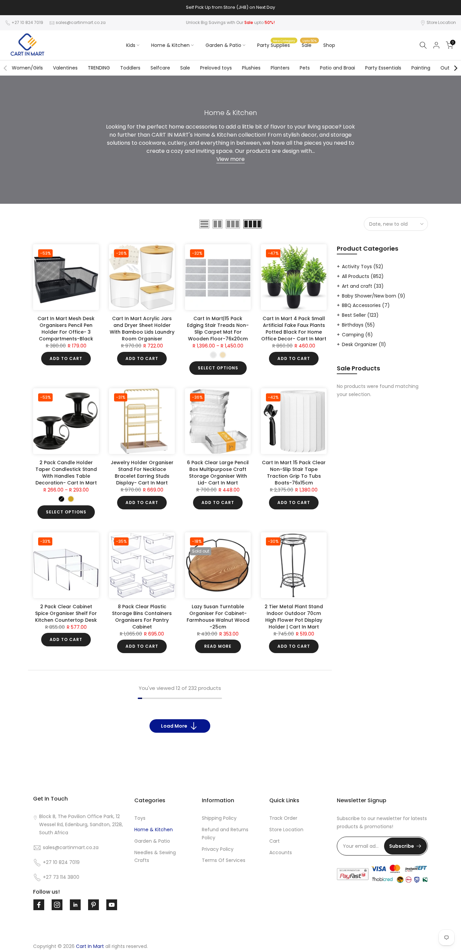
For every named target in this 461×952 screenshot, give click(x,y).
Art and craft (363, 286)
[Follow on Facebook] (39, 905)
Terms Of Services (223, 860)
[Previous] (5, 68)
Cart (274, 841)
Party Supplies (276, 45)
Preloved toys (216, 67)
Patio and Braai (337, 67)
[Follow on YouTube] (111, 905)
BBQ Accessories (366, 305)
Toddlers (130, 67)
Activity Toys (362, 266)
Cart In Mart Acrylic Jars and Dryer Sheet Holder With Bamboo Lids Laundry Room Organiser (142, 328)
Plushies (251, 67)
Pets (305, 67)
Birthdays (358, 324)
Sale (309, 45)
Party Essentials (383, 67)
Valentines (65, 67)
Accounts (280, 852)
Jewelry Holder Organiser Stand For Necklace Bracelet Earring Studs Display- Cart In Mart (142, 472)
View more (230, 159)
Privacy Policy (218, 849)
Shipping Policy (219, 818)
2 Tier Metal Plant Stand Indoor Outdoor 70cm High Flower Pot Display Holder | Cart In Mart (294, 616)
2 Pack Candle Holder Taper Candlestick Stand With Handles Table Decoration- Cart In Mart (66, 472)
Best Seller (360, 315)
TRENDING (99, 67)
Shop (329, 45)
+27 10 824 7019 (27, 22)
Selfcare (160, 67)
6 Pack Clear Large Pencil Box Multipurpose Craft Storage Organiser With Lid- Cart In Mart (218, 472)
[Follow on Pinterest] (93, 905)
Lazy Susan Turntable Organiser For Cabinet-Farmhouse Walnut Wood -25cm (218, 616)
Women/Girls (27, 67)
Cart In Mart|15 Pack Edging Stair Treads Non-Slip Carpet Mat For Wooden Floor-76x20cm (218, 328)
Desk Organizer (364, 344)
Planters (280, 67)
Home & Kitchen (170, 45)
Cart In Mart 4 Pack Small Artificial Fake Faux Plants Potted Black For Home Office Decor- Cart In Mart (293, 328)
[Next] (455, 68)
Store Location (441, 22)
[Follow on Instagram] (57, 905)
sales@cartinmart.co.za (81, 22)
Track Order (283, 818)
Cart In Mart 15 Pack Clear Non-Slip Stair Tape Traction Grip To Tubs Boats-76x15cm (294, 472)
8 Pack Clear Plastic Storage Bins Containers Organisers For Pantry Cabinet (142, 616)
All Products (363, 276)
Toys (139, 818)
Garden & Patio (223, 45)
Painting (420, 67)
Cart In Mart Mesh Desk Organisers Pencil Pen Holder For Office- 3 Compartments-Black (65, 328)
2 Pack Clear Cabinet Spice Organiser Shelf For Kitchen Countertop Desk (66, 613)
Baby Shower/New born (373, 295)
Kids (130, 45)
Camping (357, 334)
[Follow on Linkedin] (75, 905)
